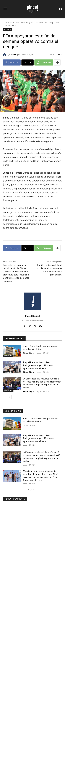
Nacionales (14, 22)
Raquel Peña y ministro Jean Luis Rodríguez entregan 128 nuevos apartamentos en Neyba (39, 365)
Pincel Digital (15, 55)
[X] (35, 325)
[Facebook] (24, 325)
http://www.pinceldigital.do (32, 320)
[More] (57, 62)
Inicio (5, 22)
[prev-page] (5, 397)
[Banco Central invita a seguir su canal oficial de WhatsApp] (12, 351)
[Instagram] (30, 325)
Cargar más (31, 489)
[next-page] (10, 397)
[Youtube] (40, 325)
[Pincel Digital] (5, 54)
